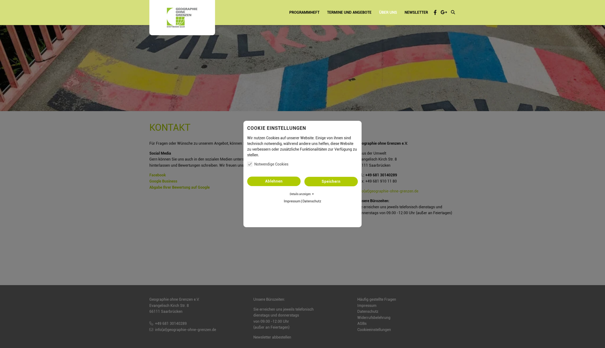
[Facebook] (435, 12)
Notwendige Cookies (271, 164)
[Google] (444, 12)
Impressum (292, 201)
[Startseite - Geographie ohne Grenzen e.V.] (182, 18)
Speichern (331, 181)
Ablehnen (274, 181)
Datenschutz (311, 201)
